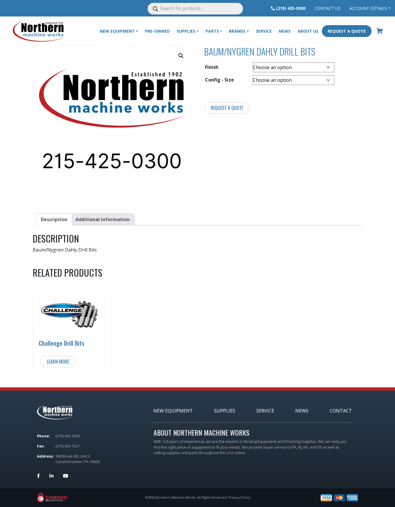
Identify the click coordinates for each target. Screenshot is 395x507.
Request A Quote (347, 31)
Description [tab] (54, 219)
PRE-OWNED (157, 31)
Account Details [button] (368, 8)
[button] (181, 56)
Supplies (224, 411)
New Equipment (117, 31)
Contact (341, 411)
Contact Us (327, 8)
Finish (211, 67)
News (285, 31)
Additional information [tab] (102, 219)
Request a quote (227, 107)
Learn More (58, 361)
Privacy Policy (239, 497)
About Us (308, 31)
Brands (237, 31)
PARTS (212, 31)
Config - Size (219, 80)
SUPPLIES (186, 31)
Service (264, 31)
